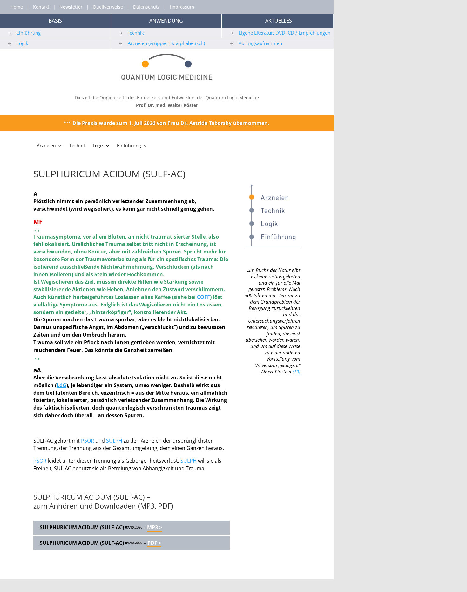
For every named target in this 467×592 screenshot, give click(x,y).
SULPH (114, 440)
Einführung (29, 33)
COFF (203, 296)
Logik (22, 43)
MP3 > (154, 527)
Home (16, 7)
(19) (296, 371)
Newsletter (71, 7)
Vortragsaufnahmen (260, 43)
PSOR (87, 440)
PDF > (154, 542)
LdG (61, 385)
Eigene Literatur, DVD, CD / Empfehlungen (284, 33)
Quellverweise (108, 7)
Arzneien (46, 145)
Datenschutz (146, 7)
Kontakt (41, 7)
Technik (136, 33)
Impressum (182, 7)
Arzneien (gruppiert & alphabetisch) (166, 43)
